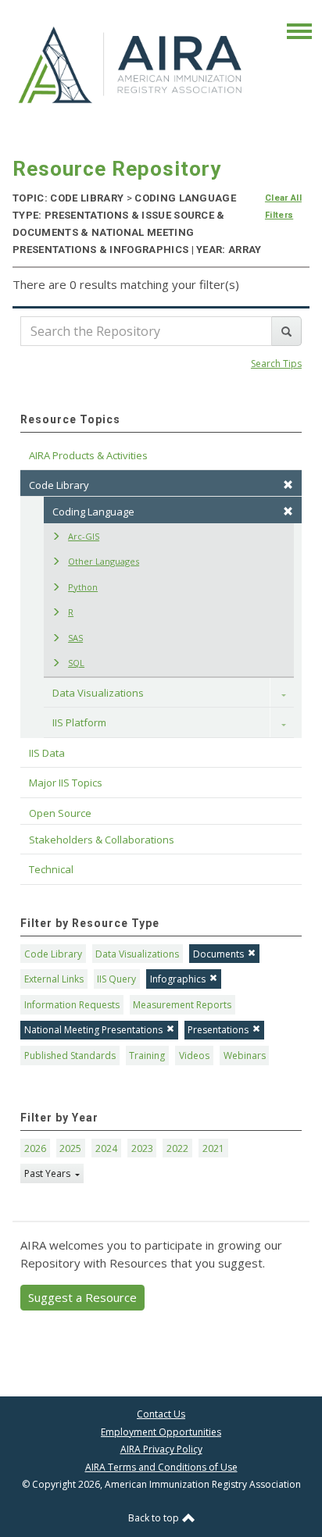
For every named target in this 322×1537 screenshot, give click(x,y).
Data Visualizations (98, 693)
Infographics (178, 979)
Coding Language (93, 512)
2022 (177, 1148)
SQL (76, 663)
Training (147, 1055)
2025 (70, 1148)
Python (83, 587)
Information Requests (72, 1004)
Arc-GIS (83, 536)
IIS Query (116, 979)
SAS (75, 638)
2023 (142, 1148)
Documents (218, 954)
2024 (106, 1148)
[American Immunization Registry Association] (131, 64)
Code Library (53, 954)
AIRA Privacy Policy (161, 1449)
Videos (194, 1055)
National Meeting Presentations (93, 1029)
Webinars (245, 1055)
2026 (35, 1148)
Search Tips (276, 363)
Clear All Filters (283, 206)
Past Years (48, 1173)
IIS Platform (79, 722)
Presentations (218, 1029)
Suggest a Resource (82, 1297)
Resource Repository (117, 168)
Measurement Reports (182, 1004)
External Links (54, 979)
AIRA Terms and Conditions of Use (161, 1467)
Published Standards (70, 1055)
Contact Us (161, 1414)
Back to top (154, 1518)
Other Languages (103, 561)
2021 (213, 1148)
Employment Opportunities (161, 1432)
